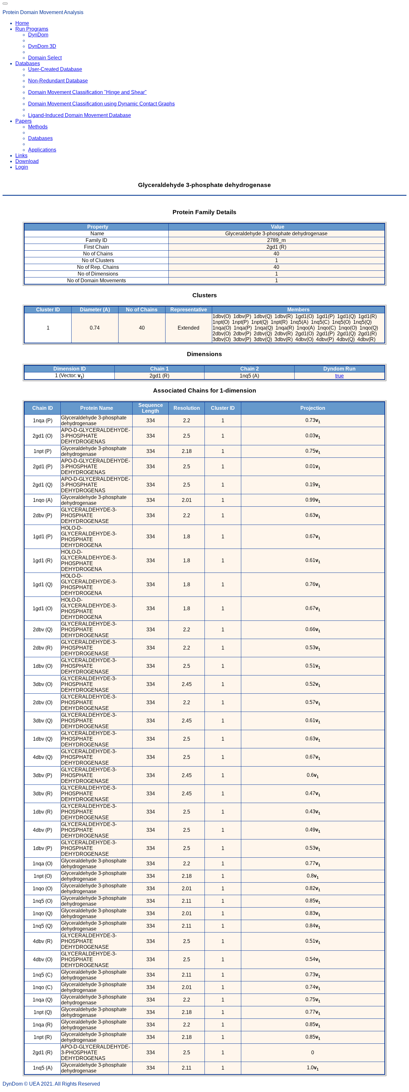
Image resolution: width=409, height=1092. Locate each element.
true (339, 375)
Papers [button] (23, 121)
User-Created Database (55, 69)
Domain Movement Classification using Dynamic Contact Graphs (101, 103)
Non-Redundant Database (58, 80)
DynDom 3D (42, 46)
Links (21, 155)
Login (21, 167)
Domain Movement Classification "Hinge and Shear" (87, 92)
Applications (42, 149)
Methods (38, 126)
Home (22, 23)
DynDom (38, 34)
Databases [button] (27, 63)
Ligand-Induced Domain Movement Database (79, 115)
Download (27, 161)
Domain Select (45, 57)
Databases (40, 138)
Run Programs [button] (31, 29)
